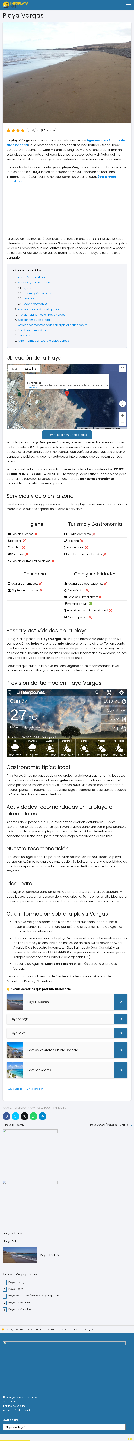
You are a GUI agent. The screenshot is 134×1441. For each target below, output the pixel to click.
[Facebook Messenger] (15, 1116)
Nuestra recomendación (33, 330)
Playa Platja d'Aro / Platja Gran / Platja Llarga (35, 1295)
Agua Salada (15, 1088)
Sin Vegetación (35, 1088)
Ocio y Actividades (36, 304)
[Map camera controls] (122, 403)
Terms (124, 428)
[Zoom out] (122, 422)
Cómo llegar (32, 387)
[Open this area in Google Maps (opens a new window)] (12, 427)
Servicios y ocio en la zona (35, 282)
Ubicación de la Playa (31, 277)
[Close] (105, 378)
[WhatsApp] (33, 1116)
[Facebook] (6, 1116)
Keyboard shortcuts (85, 428)
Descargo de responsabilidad (21, 1397)
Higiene (27, 288)
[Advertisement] (67, 210)
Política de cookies (14, 1406)
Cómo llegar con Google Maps (67, 435)
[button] (67, 393)
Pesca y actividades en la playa (38, 309)
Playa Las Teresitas (20, 1302)
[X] (24, 1116)
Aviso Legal (9, 1401)
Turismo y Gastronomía (38, 293)
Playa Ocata (16, 1289)
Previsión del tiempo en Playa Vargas (41, 315)
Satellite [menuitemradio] (30, 368)
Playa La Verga (17, 1282)
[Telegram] (42, 1116)
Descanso (30, 298)
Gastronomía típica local (34, 320)
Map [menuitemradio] (15, 368)
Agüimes (93, 140)
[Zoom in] (122, 415)
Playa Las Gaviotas (20, 1309)
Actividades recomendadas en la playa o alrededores (52, 325)
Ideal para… (25, 335)
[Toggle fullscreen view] (122, 368)
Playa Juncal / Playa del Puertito (109, 1125)
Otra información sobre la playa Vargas (43, 341)
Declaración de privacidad (19, 1410)
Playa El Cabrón (14, 1125)
